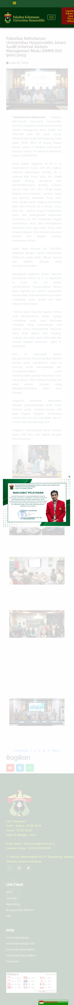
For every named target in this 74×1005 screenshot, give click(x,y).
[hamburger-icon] (51, 17)
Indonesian (51, 1002)
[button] (14, 3)
